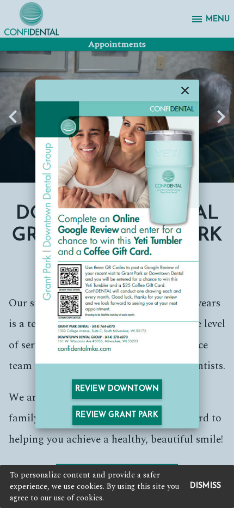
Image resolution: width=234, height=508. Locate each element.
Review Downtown (117, 389)
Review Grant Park (117, 415)
